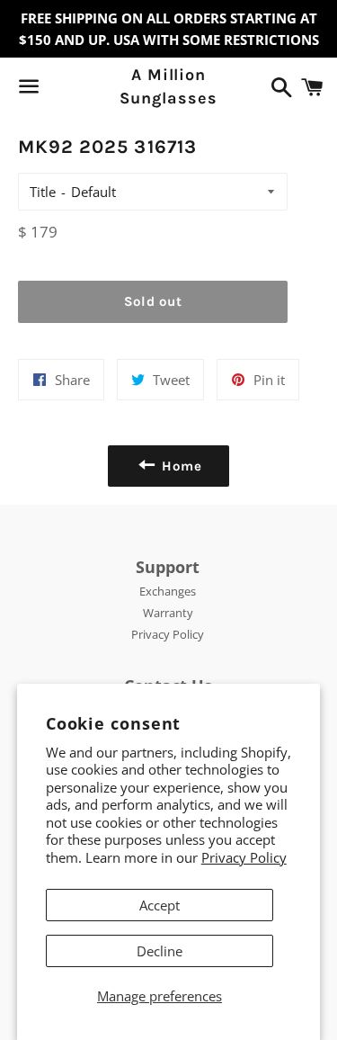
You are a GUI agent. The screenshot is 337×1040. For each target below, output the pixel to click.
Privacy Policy (244, 857)
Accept (159, 905)
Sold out (153, 301)
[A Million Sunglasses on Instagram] (92, 90)
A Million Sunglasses (168, 86)
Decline (159, 951)
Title (43, 192)
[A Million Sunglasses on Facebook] (60, 90)
